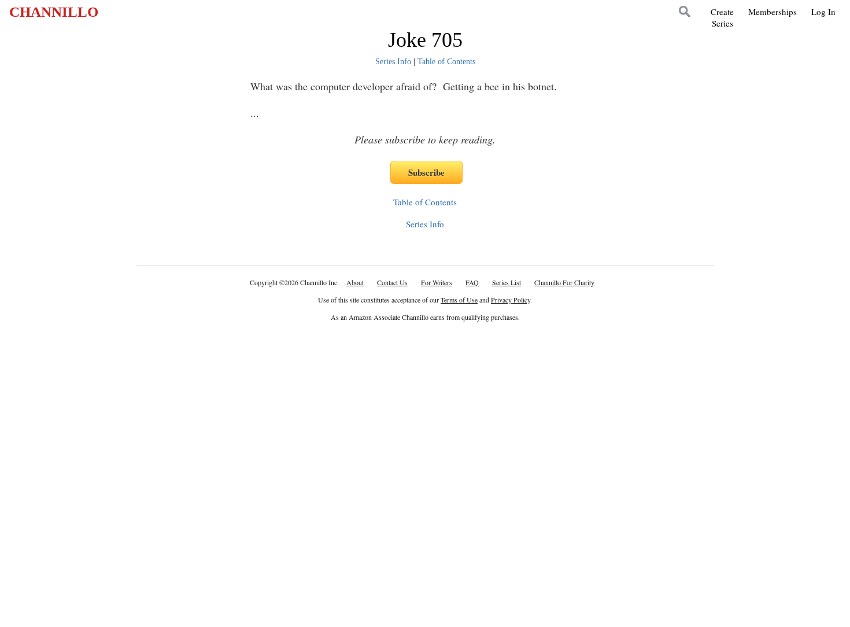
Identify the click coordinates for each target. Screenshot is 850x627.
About (355, 282)
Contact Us (392, 282)
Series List (506, 282)
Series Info (393, 61)
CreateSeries (722, 17)
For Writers (436, 282)
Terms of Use (459, 299)
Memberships (772, 11)
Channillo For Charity (564, 282)
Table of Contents (446, 61)
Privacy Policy (510, 299)
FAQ (472, 282)
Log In (823, 11)
